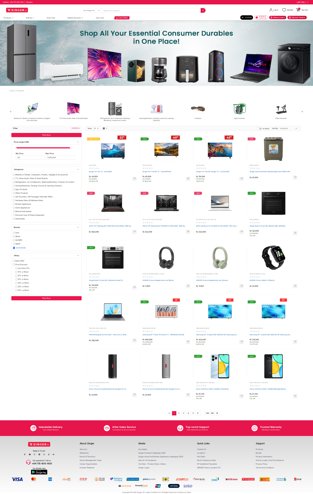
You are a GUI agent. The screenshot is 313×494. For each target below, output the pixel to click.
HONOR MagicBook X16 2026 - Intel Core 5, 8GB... (108, 335)
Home (12, 91)
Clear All (76, 128)
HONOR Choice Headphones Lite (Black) (158, 280)
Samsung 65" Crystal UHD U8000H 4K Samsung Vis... (217, 335)
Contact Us (201, 449)
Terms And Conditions (265, 468)
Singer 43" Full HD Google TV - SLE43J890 (212, 172)
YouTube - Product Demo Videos (152, 464)
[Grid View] (103, 128)
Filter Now (46, 135)
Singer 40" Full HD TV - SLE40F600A (157, 172)
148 (207, 413)
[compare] (136, 142)
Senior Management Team (90, 460)
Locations (201, 453)
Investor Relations (87, 468)
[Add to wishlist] (136, 139)
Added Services (74, 18)
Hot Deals (201, 457)
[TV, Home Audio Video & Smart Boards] (73, 110)
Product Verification (264, 457)
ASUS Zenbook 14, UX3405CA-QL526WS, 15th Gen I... (217, 226)
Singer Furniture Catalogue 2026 (151, 453)
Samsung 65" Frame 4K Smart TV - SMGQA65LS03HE (163, 335)
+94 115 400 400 (17, 2)
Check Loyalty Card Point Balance (270, 460)
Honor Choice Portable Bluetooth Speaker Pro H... (108, 389)
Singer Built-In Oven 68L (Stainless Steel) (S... (106, 280)
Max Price (50, 153)
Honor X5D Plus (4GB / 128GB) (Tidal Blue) (212, 389)
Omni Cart (100, 18)
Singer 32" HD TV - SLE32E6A (100, 172)
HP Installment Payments (207, 464)
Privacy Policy (262, 464)
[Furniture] (198, 110)
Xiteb (189, 492)
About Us (83, 449)
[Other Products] (281, 110)
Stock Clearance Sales (206, 460)
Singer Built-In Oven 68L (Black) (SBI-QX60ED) (267, 226)
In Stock (266, 129)
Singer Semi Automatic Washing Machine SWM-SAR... (270, 172)
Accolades (142, 449)
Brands (29, 18)
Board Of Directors (87, 457)
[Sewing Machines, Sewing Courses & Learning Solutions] (156, 111)
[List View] (106, 128)
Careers (29, 2)
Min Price (19, 153)
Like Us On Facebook (147, 460)
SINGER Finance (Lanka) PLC (209, 468)
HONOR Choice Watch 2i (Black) (262, 280)
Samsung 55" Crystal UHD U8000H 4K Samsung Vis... (270, 335)
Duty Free (51, 18)
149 (212, 413)
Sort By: (275, 128)
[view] (136, 146)
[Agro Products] (239, 110)
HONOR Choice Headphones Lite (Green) (212, 280)
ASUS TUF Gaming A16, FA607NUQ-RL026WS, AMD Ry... (110, 226)
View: (90, 128)
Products (7, 18)
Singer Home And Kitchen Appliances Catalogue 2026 (160, 457)
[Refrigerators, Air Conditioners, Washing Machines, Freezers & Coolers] (114, 111)
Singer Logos (143, 468)
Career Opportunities (88, 464)
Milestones (84, 453)
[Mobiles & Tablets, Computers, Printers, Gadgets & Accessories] (31, 111)
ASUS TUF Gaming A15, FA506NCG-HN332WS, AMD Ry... (164, 226)
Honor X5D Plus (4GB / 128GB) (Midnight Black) (268, 389)
